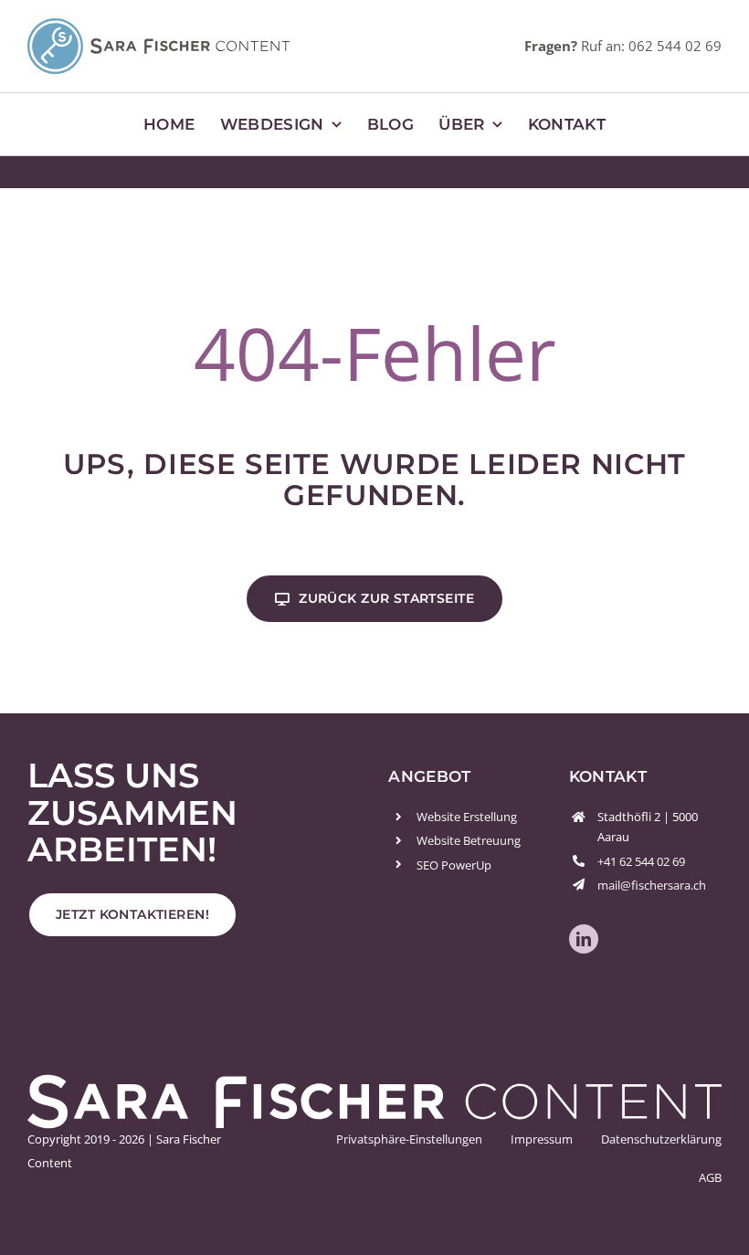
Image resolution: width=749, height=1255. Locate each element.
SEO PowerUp (454, 865)
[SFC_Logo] (158, 26)
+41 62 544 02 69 (641, 861)
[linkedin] (583, 939)
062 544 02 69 (675, 46)
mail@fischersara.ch (651, 885)
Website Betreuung (469, 840)
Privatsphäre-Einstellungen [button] (409, 1139)
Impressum (542, 1139)
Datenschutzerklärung (661, 1139)
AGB (710, 1177)
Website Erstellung (467, 816)
